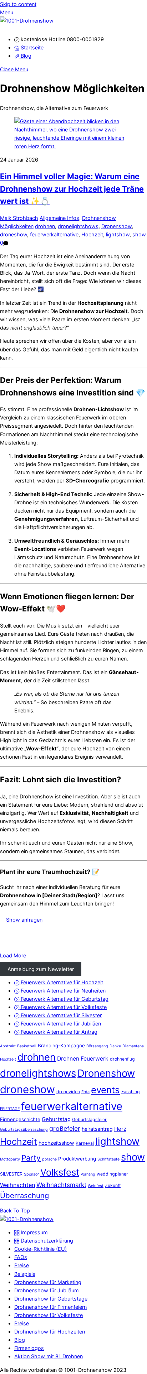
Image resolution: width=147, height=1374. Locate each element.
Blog (25, 56)
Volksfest (59, 1172)
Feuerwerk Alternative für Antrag (58, 1032)
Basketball (26, 1046)
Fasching (130, 1091)
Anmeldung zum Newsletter (40, 969)
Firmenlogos (29, 1348)
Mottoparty (10, 1159)
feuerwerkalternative (54, 234)
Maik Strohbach (19, 218)
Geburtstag (56, 1119)
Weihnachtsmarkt (61, 1184)
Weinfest (95, 1185)
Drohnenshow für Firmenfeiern (50, 1307)
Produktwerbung (77, 1159)
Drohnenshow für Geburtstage (50, 1299)
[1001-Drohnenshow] (27, 21)
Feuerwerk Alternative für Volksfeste (63, 1007)
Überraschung (24, 1195)
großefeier (64, 1128)
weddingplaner (112, 1174)
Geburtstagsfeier (89, 1119)
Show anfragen (24, 920)
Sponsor (31, 1174)
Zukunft (113, 1185)
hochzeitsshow (56, 1143)
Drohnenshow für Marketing (47, 1282)
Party (31, 1157)
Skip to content (18, 4)
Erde (85, 1092)
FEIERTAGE (10, 1108)
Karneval (85, 1143)
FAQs (20, 1257)
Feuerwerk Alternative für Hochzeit (61, 982)
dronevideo (68, 1091)
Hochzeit (92, 234)
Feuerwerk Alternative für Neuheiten (62, 991)
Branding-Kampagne (61, 1045)
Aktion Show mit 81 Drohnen (48, 1356)
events (105, 1089)
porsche (49, 1159)
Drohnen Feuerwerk (82, 1058)
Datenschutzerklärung (46, 1241)
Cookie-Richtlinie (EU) (40, 1249)
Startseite (31, 47)
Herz (120, 1128)
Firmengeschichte (20, 1119)
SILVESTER (11, 1174)
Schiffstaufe (108, 1159)
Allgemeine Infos (59, 218)
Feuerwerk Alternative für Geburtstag (63, 999)
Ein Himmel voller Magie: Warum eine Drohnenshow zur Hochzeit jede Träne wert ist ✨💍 (72, 189)
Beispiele (24, 1274)
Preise (21, 1265)
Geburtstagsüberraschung (24, 1129)
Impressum (33, 1232)
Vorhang (88, 1174)
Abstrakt (8, 1046)
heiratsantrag (97, 1129)
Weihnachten (17, 1184)
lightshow (118, 234)
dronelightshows (78, 226)
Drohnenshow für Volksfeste (48, 1315)
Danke (115, 1046)
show (139, 234)
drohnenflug (122, 1059)
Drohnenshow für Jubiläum (46, 1290)
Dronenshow (116, 226)
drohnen (45, 226)
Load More (13, 955)
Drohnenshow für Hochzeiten (49, 1332)
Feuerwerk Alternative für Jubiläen (60, 1023)
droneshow (13, 234)
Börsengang (97, 1046)
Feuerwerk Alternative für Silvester (60, 1015)
